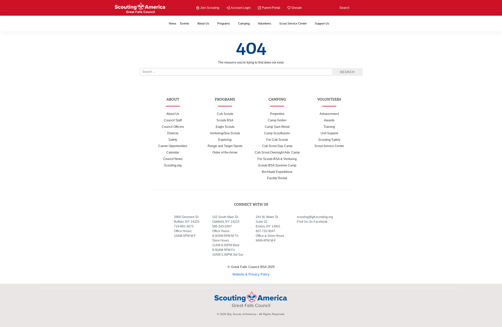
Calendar (172, 152)
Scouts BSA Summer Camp (277, 165)
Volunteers (264, 23)
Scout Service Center (293, 23)
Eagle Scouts (225, 126)
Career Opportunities (172, 146)
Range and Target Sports (225, 146)
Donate (297, 7)
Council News (173, 159)
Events (184, 23)
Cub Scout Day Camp (277, 146)
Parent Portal (271, 7)
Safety (172, 139)
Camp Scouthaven (277, 133)
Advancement (329, 113)
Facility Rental (277, 178)
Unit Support (329, 133)
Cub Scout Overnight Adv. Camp (277, 152)
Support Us (322, 23)
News (172, 23)
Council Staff (173, 120)
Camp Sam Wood (277, 126)
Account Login (241, 7)
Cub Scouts (225, 113)
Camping (244, 23)
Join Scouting (209, 7)
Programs (223, 23)
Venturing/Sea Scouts (225, 133)
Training (329, 126)
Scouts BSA (224, 120)
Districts (172, 133)
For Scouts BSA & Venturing (277, 159)
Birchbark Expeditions (277, 171)
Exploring (225, 139)
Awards (329, 120)
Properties (277, 113)
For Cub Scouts (277, 139)
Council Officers (173, 126)
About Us (203, 23)
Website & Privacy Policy (251, 274)
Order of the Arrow (224, 152)
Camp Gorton (277, 120)
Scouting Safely (329, 139)
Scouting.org (173, 165)
